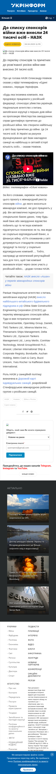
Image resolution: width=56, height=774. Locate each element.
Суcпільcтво (14, 662)
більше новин (28, 474)
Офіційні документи (34, 675)
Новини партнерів (33, 663)
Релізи (31, 680)
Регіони (12, 658)
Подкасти (33, 626)
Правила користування (15, 707)
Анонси (43, 11)
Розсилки (13, 749)
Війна (11, 631)
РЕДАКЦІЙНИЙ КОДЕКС (16, 743)
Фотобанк (21, 11)
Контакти (13, 692)
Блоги (31, 649)
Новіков (16, 399)
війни (18, 203)
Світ (10, 653)
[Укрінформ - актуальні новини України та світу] (28, 5)
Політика (13, 640)
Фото (31, 640)
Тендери (13, 713)
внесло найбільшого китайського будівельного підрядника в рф (26, 301)
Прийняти (28, 770)
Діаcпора (13, 671)
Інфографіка (34, 653)
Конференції (35, 669)
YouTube (22, 468)
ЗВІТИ (11, 738)
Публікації (33, 631)
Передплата (14, 697)
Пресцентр (33, 11)
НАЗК (6, 399)
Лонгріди (33, 658)
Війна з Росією (30, 399)
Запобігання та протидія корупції (17, 718)
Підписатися (15, 455)
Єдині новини (10, 405)
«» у (27, 281)
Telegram (46, 466)
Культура (13, 667)
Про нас (12, 688)
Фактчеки (13, 649)
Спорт (11, 676)
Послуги (11, 11)
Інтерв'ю (33, 635)
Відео (31, 644)
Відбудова (13, 635)
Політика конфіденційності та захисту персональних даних (17, 729)
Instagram (8, 468)
